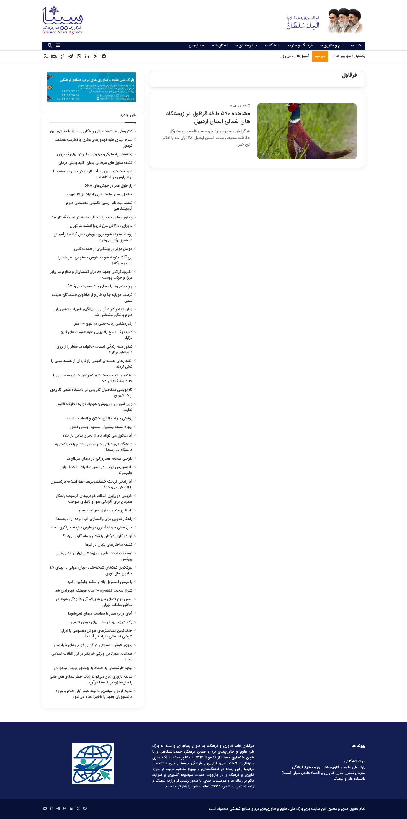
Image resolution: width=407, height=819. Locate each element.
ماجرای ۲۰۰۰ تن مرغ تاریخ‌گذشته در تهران (101, 226)
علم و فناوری (333, 45)
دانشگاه (274, 45)
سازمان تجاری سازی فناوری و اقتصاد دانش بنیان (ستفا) (323, 773)
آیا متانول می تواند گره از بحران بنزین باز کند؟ (97, 436)
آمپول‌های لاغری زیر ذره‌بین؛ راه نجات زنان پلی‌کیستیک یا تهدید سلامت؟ (254, 56)
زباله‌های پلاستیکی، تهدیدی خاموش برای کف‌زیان (94, 154)
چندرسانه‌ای (248, 45)
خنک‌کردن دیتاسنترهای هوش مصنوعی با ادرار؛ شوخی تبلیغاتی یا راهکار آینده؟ (96, 633)
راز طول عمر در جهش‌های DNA (108, 186)
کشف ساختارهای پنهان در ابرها (108, 545)
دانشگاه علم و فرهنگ (349, 779)
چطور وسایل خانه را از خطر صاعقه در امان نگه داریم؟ (92, 217)
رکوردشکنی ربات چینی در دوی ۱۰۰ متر (103, 323)
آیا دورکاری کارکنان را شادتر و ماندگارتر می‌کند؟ (97, 536)
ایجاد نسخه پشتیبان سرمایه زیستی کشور (101, 427)
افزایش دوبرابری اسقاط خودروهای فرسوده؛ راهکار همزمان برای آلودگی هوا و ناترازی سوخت (94, 499)
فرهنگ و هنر (302, 45)
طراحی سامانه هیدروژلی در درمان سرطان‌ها (99, 459)
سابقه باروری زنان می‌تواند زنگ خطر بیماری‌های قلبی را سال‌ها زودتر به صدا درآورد (91, 679)
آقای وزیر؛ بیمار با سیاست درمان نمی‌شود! (100, 613)
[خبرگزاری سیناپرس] (320, 21)
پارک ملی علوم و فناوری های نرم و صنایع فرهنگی (328, 767)
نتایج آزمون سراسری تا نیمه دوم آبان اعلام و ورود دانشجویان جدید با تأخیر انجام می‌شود (94, 694)
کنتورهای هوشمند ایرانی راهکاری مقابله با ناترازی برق (91, 131)
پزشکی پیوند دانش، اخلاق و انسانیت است (99, 418)
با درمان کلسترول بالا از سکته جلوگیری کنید (99, 582)
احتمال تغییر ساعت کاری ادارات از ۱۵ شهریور (98, 194)
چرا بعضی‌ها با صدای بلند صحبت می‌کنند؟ (100, 286)
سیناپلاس (196, 45)
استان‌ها (221, 45)
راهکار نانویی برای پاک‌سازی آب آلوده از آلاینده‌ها (94, 519)
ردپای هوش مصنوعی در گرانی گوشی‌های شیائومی (93, 645)
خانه (357, 45)
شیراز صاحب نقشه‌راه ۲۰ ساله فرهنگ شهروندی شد (93, 590)
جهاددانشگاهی (354, 761)
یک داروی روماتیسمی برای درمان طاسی (101, 622)
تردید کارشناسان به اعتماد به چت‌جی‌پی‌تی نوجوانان (93, 668)
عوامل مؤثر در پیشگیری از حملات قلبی (103, 249)
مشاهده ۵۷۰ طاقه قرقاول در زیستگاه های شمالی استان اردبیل (208, 117)
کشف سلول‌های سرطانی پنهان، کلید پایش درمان (95, 163)
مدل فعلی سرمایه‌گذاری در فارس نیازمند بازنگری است (91, 527)
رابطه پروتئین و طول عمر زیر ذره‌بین (105, 510)
